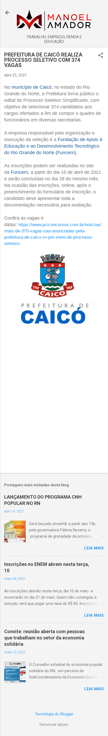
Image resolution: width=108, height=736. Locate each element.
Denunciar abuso (54, 724)
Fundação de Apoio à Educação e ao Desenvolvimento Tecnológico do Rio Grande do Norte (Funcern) (53, 146)
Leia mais (94, 548)
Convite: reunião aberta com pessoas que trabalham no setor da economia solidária (44, 638)
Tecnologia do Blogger (54, 714)
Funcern (19, 172)
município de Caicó (32, 87)
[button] (101, 55)
